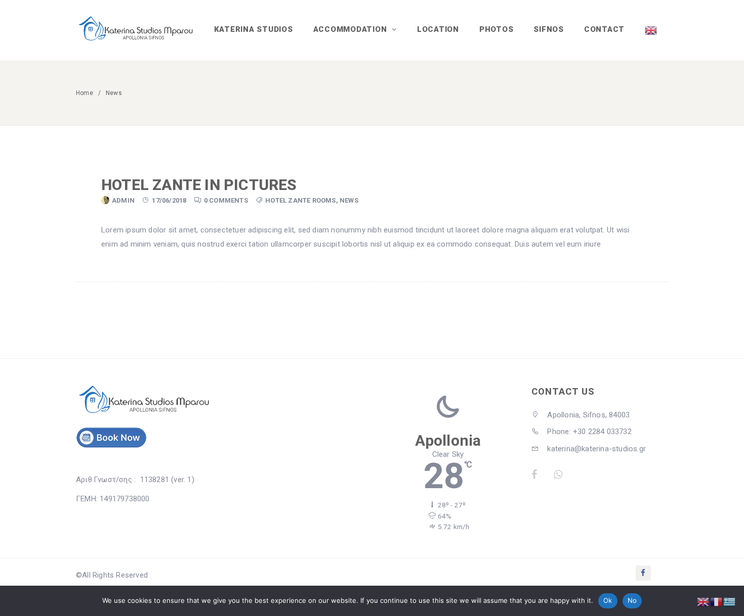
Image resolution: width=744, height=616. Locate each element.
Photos (496, 29)
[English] (651, 30)
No (632, 600)
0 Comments (226, 200)
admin (123, 200)
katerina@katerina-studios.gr (595, 448)
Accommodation (351, 29)
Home (84, 93)
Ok (607, 600)
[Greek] (729, 601)
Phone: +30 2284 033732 (588, 431)
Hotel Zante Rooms (300, 200)
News (349, 200)
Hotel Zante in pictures (199, 185)
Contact (604, 29)
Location (438, 29)
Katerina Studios (253, 29)
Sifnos (548, 29)
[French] (716, 601)
